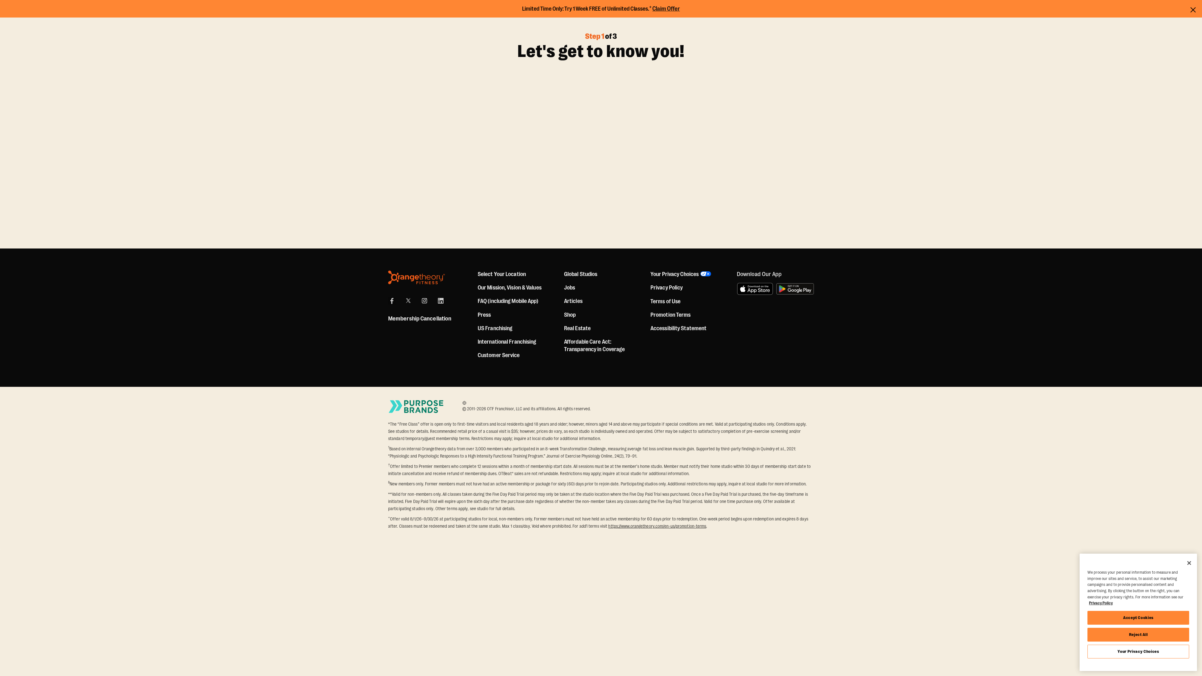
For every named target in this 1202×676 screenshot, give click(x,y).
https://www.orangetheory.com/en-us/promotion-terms (657, 526)
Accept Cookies (1138, 617)
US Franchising (495, 328)
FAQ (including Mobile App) (508, 301)
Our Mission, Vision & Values (510, 287)
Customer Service (499, 355)
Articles (573, 301)
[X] (408, 301)
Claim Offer (666, 8)
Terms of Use (665, 301)
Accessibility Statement (678, 328)
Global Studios (580, 274)
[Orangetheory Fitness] (416, 277)
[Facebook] (392, 301)
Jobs (569, 287)
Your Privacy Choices (1138, 651)
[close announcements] (1193, 9)
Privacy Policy (666, 287)
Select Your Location (502, 274)
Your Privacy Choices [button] (674, 274)
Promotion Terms (670, 315)
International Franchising (507, 342)
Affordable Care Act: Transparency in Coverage (594, 345)
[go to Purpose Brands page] (416, 406)
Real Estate (577, 328)
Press (484, 315)
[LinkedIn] (440, 301)
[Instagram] (424, 301)
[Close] (1189, 563)
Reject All (1138, 634)
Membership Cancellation (419, 318)
